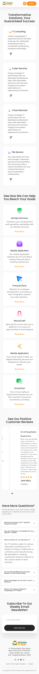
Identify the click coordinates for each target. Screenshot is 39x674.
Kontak (30, 664)
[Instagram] (15, 660)
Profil (12, 664)
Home (8, 664)
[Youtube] (21, 660)
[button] (24, 3)
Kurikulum (23, 664)
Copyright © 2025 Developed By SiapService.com (20, 670)
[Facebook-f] (18, 660)
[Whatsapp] (23, 660)
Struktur (16, 664)
